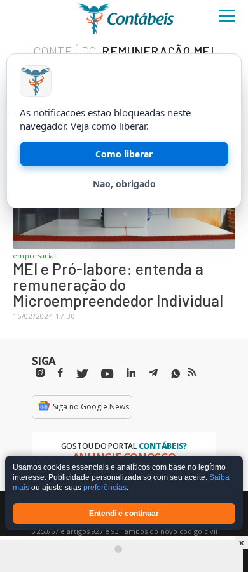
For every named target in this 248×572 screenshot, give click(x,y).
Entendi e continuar (124, 513)
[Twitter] (82, 374)
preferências (105, 488)
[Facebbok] (60, 373)
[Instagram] (40, 373)
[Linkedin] (131, 373)
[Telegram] (153, 374)
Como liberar (124, 154)
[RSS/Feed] (192, 372)
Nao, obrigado (124, 184)
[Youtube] (107, 374)
